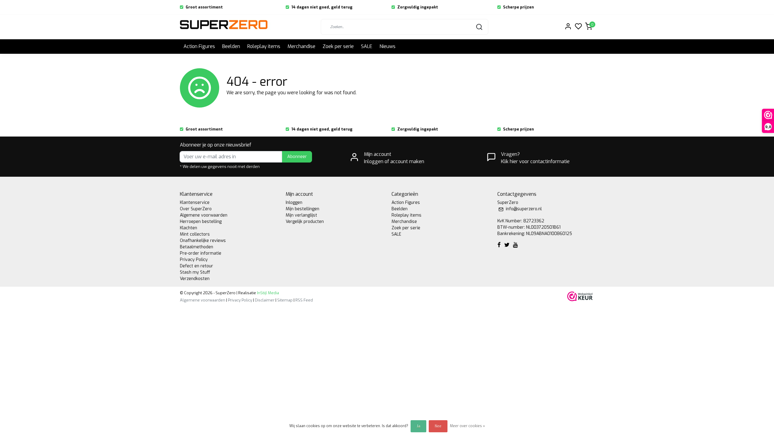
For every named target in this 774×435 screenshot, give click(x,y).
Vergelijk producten (305, 221)
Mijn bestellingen (302, 209)
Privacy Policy (194, 260)
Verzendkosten (195, 279)
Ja (418, 426)
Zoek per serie (338, 46)
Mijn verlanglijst (301, 215)
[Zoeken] (479, 27)
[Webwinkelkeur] (580, 296)
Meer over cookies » (467, 426)
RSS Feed (304, 300)
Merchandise (301, 46)
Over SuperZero (196, 209)
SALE (366, 46)
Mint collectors (195, 234)
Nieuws (387, 46)
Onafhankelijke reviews (203, 240)
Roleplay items (263, 46)
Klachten (188, 228)
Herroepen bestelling (201, 221)
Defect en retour (196, 266)
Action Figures (199, 46)
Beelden (231, 46)
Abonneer (297, 157)
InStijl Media (267, 292)
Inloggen (294, 202)
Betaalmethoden (196, 247)
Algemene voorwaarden (203, 215)
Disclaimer (265, 300)
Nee (438, 426)
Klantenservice (195, 202)
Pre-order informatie (200, 253)
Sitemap (285, 300)
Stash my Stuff (195, 272)
